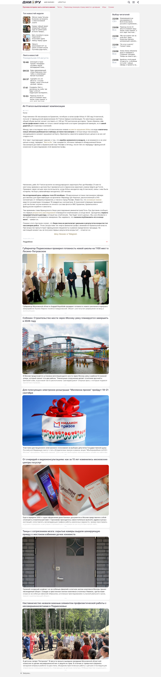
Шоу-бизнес (49, 2)
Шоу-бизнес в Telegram (65, 234)
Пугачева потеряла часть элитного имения (39, 7)
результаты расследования (44, 213)
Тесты (59, 7)
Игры (104, 7)
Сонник (111, 7)
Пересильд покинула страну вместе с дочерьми (82, 7)
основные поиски (94, 200)
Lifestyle (62, 2)
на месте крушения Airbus (80, 129)
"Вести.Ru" (48, 142)
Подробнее (28, 242)
